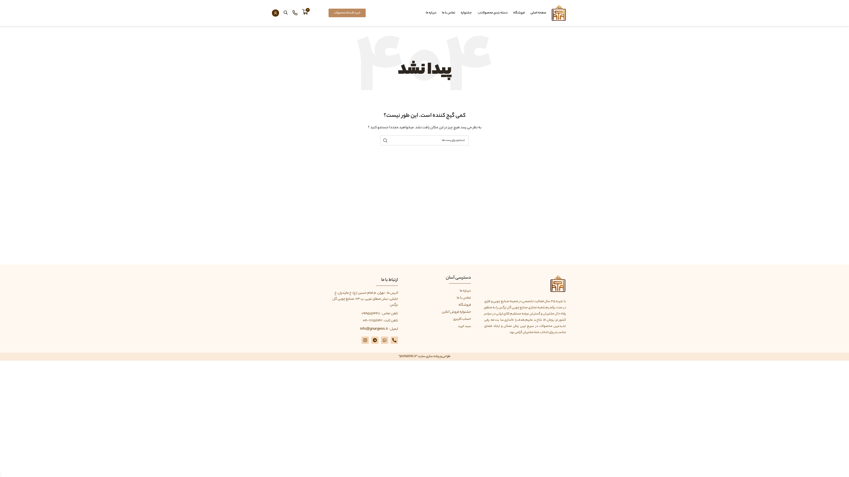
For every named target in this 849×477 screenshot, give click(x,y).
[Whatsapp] (384, 340)
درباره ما (431, 13)
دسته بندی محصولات (494, 13)
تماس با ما (448, 13)
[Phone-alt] (394, 340)
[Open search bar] (285, 13)
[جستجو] (385, 140)
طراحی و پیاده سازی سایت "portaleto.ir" (424, 356)
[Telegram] (375, 340)
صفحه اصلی (538, 13)
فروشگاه (519, 13)
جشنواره (466, 13)
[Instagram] (365, 340)
